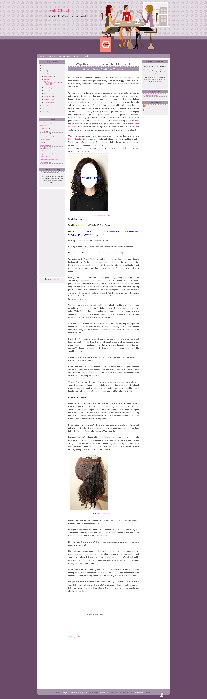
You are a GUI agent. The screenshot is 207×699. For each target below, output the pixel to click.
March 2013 (48, 96)
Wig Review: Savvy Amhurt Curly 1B (53, 83)
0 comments (120, 69)
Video (42, 151)
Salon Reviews (45, 145)
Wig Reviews (44, 162)
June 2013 (47, 88)
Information (44, 134)
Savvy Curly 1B (103, 216)
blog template (149, 692)
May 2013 (47, 91)
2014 (43, 71)
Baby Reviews (45, 123)
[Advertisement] (51, 231)
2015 (43, 68)
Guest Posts (44, 125)
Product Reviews (46, 137)
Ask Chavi (59, 10)
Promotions (44, 139)
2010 (43, 112)
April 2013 (47, 93)
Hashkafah (44, 128)
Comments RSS (64, 56)
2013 (43, 74)
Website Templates (115, 692)
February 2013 (49, 99)
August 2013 (48, 76)
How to (43, 131)
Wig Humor (44, 156)
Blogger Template (93, 692)
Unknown (149, 110)
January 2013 (48, 102)
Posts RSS (51, 56)
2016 (43, 65)
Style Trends (44, 148)
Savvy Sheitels (74, 139)
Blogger (56, 279)
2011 (43, 109)
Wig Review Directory (150, 95)
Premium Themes (128, 692)
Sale (42, 142)
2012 (43, 106)
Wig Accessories (45, 154)
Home (41, 56)
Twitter (76, 56)
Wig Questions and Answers (49, 159)
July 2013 (47, 79)
